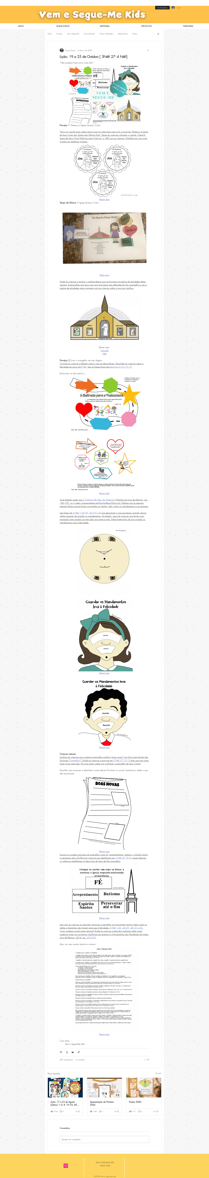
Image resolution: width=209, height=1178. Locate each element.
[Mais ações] (147, 50)
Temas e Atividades (106, 34)
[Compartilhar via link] (79, 1052)
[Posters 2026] (143, 1087)
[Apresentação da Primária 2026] (104, 1087)
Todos (50, 34)
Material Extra (123, 34)
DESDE (102, 1165)
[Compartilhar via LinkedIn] (73, 1052)
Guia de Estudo (89, 34)
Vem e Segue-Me (73, 34)
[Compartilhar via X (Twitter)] (67, 1052)
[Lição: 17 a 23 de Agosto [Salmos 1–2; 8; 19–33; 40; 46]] (65, 1087)
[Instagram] (66, 1166)
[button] (158, 34)
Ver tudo (158, 1073)
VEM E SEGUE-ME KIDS (105, 1162)
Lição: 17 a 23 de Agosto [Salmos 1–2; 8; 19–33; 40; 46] (64, 1103)
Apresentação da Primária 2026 (102, 1103)
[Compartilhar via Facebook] (61, 1052)
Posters (135, 34)
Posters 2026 (135, 1101)
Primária (59, 34)
